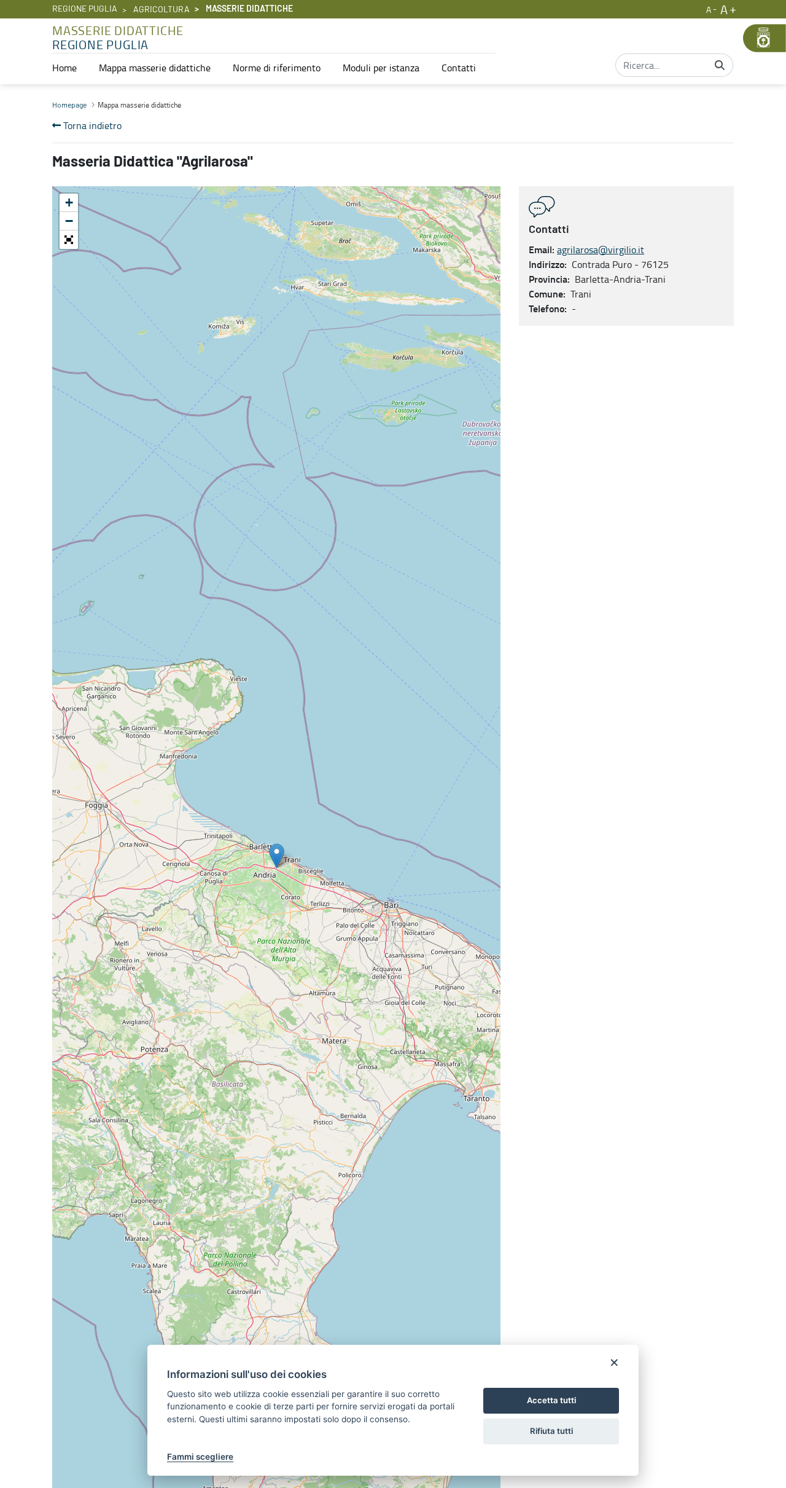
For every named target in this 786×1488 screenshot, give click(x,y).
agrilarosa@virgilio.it (600, 249)
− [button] (69, 221)
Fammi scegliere (200, 1457)
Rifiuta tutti (551, 1431)
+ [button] (69, 202)
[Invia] (720, 65)
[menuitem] (64, 67)
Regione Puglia (84, 9)
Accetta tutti (551, 1400)
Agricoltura (161, 10)
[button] (69, 239)
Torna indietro (91, 125)
